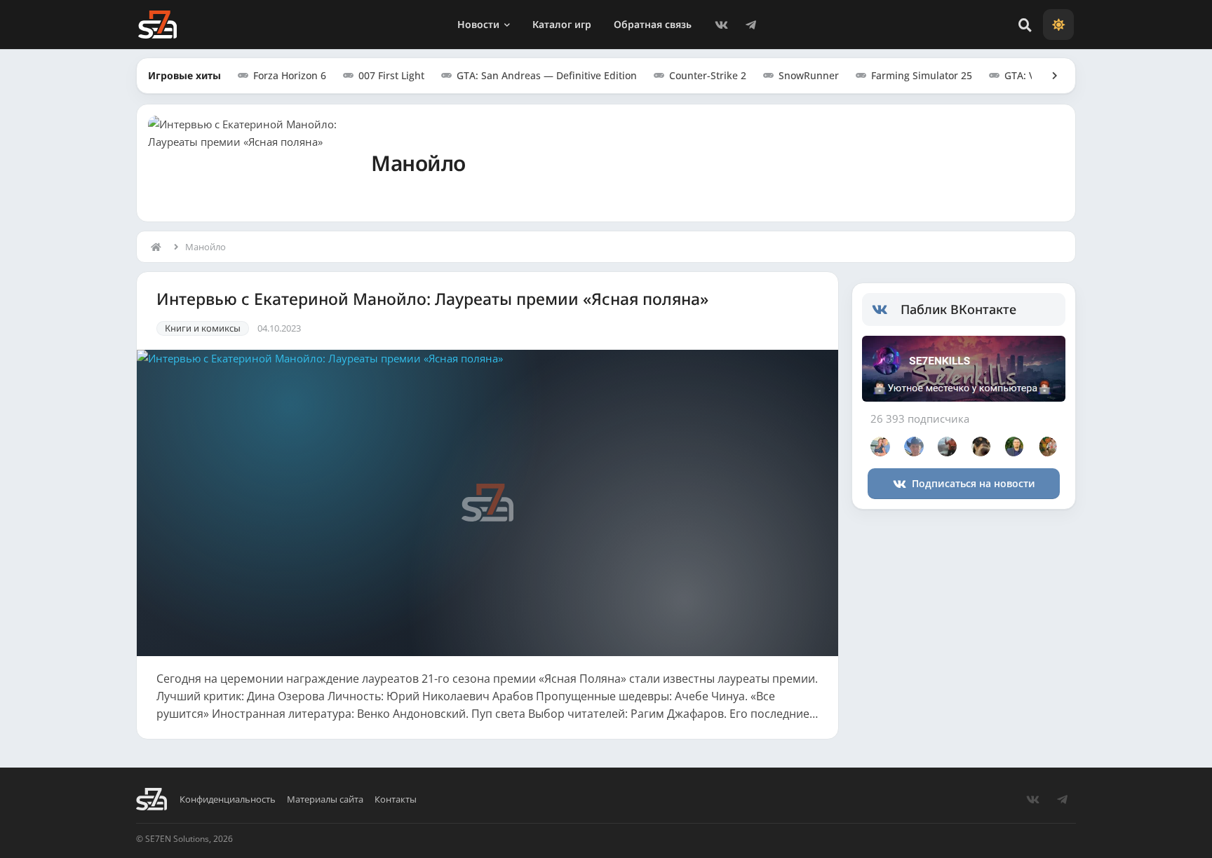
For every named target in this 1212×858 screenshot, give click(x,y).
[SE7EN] (157, 24)
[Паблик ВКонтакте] (886, 310)
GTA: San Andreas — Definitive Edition (547, 75)
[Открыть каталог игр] (1048, 75)
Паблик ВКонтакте (958, 309)
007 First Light (391, 75)
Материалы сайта (325, 799)
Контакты (396, 799)
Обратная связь (653, 24)
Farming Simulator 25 (921, 75)
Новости (478, 24)
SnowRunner (809, 75)
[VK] (721, 25)
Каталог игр (561, 24)
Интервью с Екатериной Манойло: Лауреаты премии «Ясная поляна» (432, 299)
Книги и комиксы (203, 328)
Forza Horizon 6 (289, 75)
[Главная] (159, 246)
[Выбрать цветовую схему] (1058, 24)
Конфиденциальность (228, 799)
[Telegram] (750, 25)
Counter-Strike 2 (707, 75)
